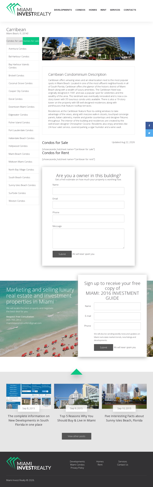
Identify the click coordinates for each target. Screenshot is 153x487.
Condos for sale (14, 40)
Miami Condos (77, 464)
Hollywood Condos (18, 145)
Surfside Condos (17, 193)
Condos (80, 9)
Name (56, 184)
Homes (93, 9)
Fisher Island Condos (19, 122)
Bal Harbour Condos (19, 56)
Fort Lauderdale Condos (21, 130)
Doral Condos (16, 98)
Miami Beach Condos (19, 153)
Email (55, 198)
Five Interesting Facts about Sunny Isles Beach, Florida (124, 418)
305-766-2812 (13, 319)
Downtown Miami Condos (22, 106)
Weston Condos (17, 200)
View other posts (76, 436)
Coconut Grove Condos (21, 83)
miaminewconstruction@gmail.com (24, 323)
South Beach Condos (19, 177)
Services (115, 9)
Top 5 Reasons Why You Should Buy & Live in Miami (76, 418)
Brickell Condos (16, 75)
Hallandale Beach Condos (22, 138)
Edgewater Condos (18, 114)
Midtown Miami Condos (20, 161)
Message (57, 226)
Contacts (130, 9)
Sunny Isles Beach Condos (22, 185)
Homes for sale (31, 40)
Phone (56, 212)
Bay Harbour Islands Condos (19, 66)
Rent (103, 9)
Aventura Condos (17, 48)
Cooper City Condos (19, 90)
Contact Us (122, 464)
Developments (63, 9)
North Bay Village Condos (21, 169)
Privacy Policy (77, 467)
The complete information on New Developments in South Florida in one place (29, 420)
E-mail (88, 315)
